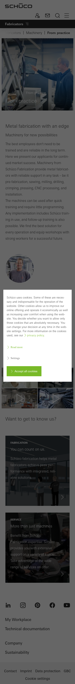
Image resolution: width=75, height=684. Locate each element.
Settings (15, 358)
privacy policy (35, 335)
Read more (17, 347)
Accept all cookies (26, 371)
